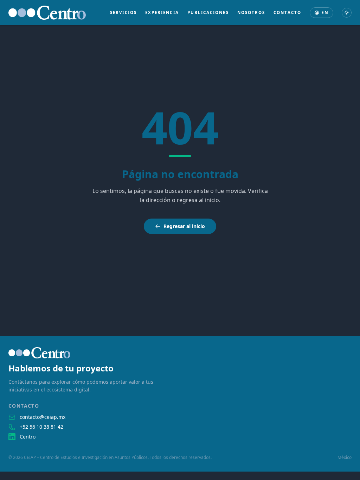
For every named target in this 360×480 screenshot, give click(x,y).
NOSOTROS (251, 12)
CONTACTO (287, 12)
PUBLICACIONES (208, 12)
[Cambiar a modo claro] (347, 13)
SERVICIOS (123, 12)
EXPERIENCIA (162, 12)
